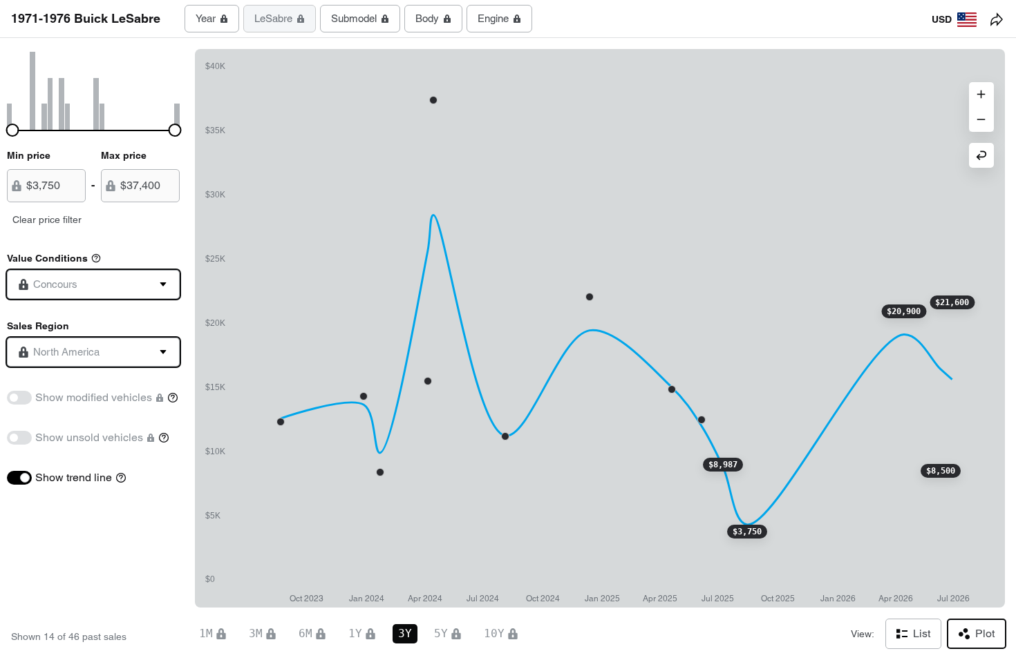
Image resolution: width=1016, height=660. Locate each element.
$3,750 (747, 531)
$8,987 (722, 464)
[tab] (211, 19)
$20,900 (904, 311)
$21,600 (952, 302)
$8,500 (940, 471)
